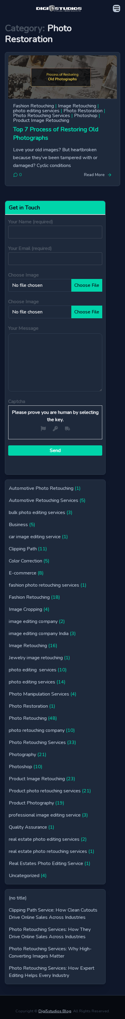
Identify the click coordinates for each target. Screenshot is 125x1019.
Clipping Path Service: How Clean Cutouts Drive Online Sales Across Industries (53, 914)
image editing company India (39, 633)
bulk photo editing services (37, 512)
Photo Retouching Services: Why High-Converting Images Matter (50, 952)
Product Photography (31, 803)
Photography (22, 754)
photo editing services (36, 110)
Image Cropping (25, 609)
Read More (94, 175)
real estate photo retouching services (48, 851)
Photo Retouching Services (41, 115)
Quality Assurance (28, 827)
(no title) (18, 898)
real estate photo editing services (44, 839)
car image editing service (35, 536)
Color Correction (25, 561)
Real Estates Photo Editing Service (46, 863)
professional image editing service (45, 815)
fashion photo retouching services (44, 585)
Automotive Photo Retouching (41, 488)
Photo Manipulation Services (39, 694)
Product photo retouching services (45, 791)
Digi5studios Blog (55, 1011)
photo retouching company (37, 730)
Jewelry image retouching (36, 657)
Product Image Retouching (41, 120)
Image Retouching (77, 106)
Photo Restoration (83, 110)
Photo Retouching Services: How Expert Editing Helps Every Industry (51, 972)
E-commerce (22, 573)
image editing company (33, 621)
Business (18, 524)
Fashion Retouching (33, 106)
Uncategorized (24, 875)
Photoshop (85, 115)
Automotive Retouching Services (43, 500)
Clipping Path (23, 549)
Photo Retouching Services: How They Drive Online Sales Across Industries (50, 933)
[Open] (116, 8)
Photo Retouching (28, 718)
